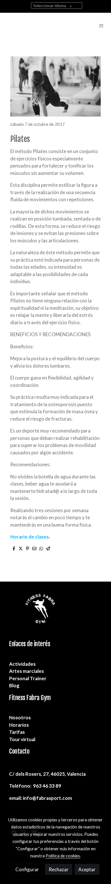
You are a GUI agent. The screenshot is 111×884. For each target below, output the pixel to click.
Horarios (19, 725)
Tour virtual (22, 739)
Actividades (22, 664)
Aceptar (87, 869)
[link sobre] (55, 614)
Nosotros (20, 717)
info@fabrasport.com (47, 798)
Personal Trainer (27, 678)
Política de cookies (63, 855)
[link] (16, 25)
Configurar (27, 869)
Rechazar (59, 869)
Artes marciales (26, 671)
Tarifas (17, 732)
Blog (14, 685)
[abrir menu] (101, 25)
